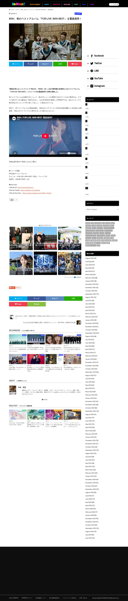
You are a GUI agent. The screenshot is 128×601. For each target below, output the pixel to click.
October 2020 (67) (91, 486)
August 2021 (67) (90, 453)
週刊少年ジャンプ (91, 245)
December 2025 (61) (91, 284)
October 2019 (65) (91, 525)
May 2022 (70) (89, 424)
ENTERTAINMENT (35, 4)
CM (92, 223)
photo (112, 223)
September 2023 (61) (92, 372)
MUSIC (84, 4)
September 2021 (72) (92, 450)
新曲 (99, 240)
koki (103, 223)
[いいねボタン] (11, 199)
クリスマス (89, 233)
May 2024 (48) (89, 346)
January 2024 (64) (90, 359)
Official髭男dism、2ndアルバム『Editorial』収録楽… (72, 368)
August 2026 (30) (90, 258)
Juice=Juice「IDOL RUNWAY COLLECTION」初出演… (16, 423)
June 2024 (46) (90, 343)
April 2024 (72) (90, 349)
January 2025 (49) (90, 320)
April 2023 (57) (90, 388)
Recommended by (69, 277)
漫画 (87, 243)
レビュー (88, 238)
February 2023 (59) (91, 395)
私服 (91, 243)
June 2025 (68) (90, 304)
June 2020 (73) (90, 499)
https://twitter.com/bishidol (30, 190)
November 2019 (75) (91, 522)
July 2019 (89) (89, 535)
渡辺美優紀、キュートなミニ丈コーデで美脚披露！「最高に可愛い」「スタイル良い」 (103, 160)
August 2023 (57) (90, 375)
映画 (103, 240)
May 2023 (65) (89, 385)
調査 (108, 243)
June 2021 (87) (90, 460)
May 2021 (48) (89, 463)
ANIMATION (56, 4)
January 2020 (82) (90, 515)
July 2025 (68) (89, 300)
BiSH (19, 287)
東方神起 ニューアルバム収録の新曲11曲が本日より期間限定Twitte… (35, 369)
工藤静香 (93, 240)
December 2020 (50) (91, 479)
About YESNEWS (13, 598)
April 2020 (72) (90, 505)
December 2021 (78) (91, 440)
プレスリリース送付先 (69, 598)
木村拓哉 (108, 240)
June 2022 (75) (90, 421)
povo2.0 (88, 225)
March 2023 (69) (90, 392)
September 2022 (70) (92, 411)
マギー (108, 235)
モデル (113, 235)
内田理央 (106, 238)
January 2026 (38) (90, 281)
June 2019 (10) (90, 538)
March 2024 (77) (90, 352)
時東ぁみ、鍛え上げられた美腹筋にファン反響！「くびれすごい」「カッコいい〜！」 (102, 130)
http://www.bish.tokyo (26, 187)
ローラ (94, 238)
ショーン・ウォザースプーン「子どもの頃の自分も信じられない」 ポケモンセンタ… (72, 424)
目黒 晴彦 (22, 387)
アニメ (94, 228)
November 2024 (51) (91, 326)
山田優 (88, 240)
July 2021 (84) (89, 457)
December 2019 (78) (91, 518)
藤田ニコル (97, 243)
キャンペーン (108, 230)
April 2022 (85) (90, 427)
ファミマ (107, 233)
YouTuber (105, 225)
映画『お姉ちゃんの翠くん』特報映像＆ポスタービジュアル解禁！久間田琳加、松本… (35, 424)
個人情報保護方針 (54, 598)
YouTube (98, 78)
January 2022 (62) (90, 437)
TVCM (93, 225)
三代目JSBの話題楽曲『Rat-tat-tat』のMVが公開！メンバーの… (36, 348)
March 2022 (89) (90, 431)
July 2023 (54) (89, 378)
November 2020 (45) (91, 483)
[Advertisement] (45, 79)
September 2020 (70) (92, 489)
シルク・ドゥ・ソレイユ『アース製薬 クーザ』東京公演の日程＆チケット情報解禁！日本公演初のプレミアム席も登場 (103, 169)
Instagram (99, 86)
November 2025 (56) (91, 287)
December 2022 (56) (91, 401)
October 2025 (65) (91, 291)
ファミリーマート (91, 235)
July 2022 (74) (89, 418)
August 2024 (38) (90, 336)
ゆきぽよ (88, 228)
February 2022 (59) (91, 434)
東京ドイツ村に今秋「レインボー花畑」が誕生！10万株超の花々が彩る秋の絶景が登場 (102, 122)
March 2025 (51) (90, 313)
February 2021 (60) (91, 473)
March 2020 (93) (90, 509)
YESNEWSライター (27, 598)
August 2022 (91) (90, 414)
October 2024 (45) (91, 330)
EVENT (76, 4)
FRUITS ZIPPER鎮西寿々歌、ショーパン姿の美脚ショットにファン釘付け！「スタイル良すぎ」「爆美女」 (103, 140)
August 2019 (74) (90, 531)
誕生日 (103, 243)
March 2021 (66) (90, 470)
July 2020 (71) (89, 496)
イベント (100, 228)
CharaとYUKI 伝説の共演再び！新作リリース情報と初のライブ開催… (53, 349)
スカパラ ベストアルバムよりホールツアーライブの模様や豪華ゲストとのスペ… (17, 349)
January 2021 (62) (90, 476)
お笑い (112, 225)
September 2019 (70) (92, 528)
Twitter (98, 63)
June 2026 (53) (90, 265)
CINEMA (46, 4)
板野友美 (114, 240)
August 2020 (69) (90, 492)
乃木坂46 (100, 238)
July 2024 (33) (89, 339)
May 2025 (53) (89, 307)
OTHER (92, 4)
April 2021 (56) (90, 466)
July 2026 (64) (89, 261)
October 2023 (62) (91, 369)
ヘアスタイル (100, 235)
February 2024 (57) (91, 356)
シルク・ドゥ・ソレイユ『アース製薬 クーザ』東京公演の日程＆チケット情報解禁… (53, 424)
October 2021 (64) (91, 447)
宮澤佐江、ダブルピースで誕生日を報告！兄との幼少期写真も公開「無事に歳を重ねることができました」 (103, 180)
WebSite (46, 399)
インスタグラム (90, 230)
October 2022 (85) (91, 408)
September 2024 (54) (92, 333)
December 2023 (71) (91, 362)
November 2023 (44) (91, 366)
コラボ (102, 233)
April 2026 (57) (90, 271)
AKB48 (88, 223)
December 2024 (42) (91, 323)
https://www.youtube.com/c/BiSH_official (36, 193)
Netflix (107, 223)
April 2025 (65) (90, 310)
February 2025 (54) (91, 317)
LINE (96, 70)
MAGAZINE (67, 4)
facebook (99, 55)
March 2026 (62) (90, 274)
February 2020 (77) (91, 512)
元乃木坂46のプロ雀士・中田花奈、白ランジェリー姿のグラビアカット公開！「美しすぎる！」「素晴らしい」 (103, 190)
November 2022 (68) (91, 404)
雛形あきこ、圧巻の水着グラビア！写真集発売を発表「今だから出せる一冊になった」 (103, 114)
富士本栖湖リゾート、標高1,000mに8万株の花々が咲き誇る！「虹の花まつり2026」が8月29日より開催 (103, 150)
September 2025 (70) (92, 294)
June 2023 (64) (90, 382)
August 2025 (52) (90, 297)
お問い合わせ (83, 598)
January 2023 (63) (90, 398)
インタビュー (99, 230)
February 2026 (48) (91, 278)
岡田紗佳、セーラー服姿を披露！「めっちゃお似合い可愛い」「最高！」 (103, 105)
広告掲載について (41, 598)
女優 (112, 238)
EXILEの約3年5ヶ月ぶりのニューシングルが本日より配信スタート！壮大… (72, 349)
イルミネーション (109, 228)
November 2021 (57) (91, 444)
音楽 (98, 245)
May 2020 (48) (89, 502)
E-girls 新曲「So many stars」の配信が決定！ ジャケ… (17, 368)
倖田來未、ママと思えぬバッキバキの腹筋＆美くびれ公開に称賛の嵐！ (53, 369)
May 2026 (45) (89, 268)
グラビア (96, 233)
